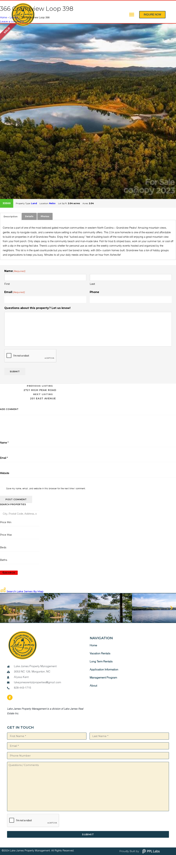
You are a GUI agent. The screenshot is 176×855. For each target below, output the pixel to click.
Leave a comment (12, 21)
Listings (14, 17)
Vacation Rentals (100, 653)
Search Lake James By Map (25, 591)
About (93, 685)
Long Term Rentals (101, 661)
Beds (3, 547)
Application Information (104, 669)
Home (3, 17)
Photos (45, 216)
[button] (4, 608)
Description (11, 216)
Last (92, 283)
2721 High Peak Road (40, 388)
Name (4, 442)
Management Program (103, 677)
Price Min (5, 522)
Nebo (52, 203)
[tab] (10, 216)
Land (34, 203)
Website (4, 473)
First (7, 283)
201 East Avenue (43, 396)
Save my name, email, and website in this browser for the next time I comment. (46, 489)
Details (29, 216)
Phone (94, 292)
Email (14, 292)
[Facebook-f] (10, 697)
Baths (3, 559)
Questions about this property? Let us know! (37, 308)
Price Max (6, 534)
